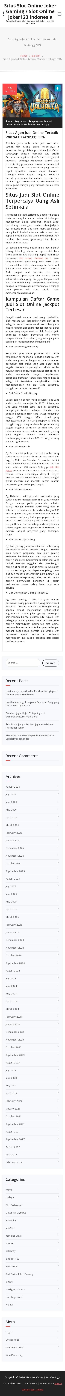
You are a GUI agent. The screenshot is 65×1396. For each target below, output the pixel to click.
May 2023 (11, 1085)
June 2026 (11, 802)
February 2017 (14, 1162)
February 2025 (14, 924)
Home (23, 55)
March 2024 (12, 1008)
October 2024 (13, 955)
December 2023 (15, 1031)
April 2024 (11, 1001)
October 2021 (13, 1116)
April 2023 (11, 1093)
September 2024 (15, 963)
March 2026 (12, 825)
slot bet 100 (12, 1258)
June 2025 (11, 894)
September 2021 (15, 1124)
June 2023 (11, 1077)
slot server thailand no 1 (35, 258)
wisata (9, 1304)
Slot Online (12, 1266)
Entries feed (12, 1339)
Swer (10, 121)
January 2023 (13, 1108)
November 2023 (15, 1039)
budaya (10, 1197)
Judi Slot (36, 55)
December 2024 (15, 939)
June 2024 (11, 985)
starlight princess (15, 1289)
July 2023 (11, 1070)
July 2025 (11, 886)
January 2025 (13, 932)
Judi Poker (11, 1220)
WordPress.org (14, 1355)
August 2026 (13, 786)
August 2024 (13, 970)
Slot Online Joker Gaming (19, 1274)
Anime (9, 1189)
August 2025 (13, 878)
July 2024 (11, 978)
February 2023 (14, 1100)
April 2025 (11, 909)
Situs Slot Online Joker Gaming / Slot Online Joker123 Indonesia (30, 11)
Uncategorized (14, 1297)
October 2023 (13, 1047)
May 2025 (11, 901)
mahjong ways (14, 1235)
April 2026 (11, 817)
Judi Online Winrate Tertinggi (35, 124)
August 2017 (13, 1146)
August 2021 (13, 1131)
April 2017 (11, 1154)
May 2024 (11, 993)
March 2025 (12, 916)
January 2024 (13, 1024)
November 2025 (15, 855)
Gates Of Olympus (16, 1212)
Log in (9, 1332)
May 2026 (11, 809)
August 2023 (13, 1062)
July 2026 (11, 794)
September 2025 (15, 871)
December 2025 (15, 847)
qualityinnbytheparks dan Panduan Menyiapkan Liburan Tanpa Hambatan (31, 692)
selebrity (11, 1250)
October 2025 (13, 863)
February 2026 (14, 832)
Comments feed (15, 1347)
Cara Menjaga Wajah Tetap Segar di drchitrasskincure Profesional (26, 714)
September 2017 (15, 1139)
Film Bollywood (14, 1205)
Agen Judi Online (40, 121)
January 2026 (13, 840)
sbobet (10, 1243)
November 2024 (15, 947)
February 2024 (14, 1016)
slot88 (9, 1281)
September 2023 (15, 1054)
